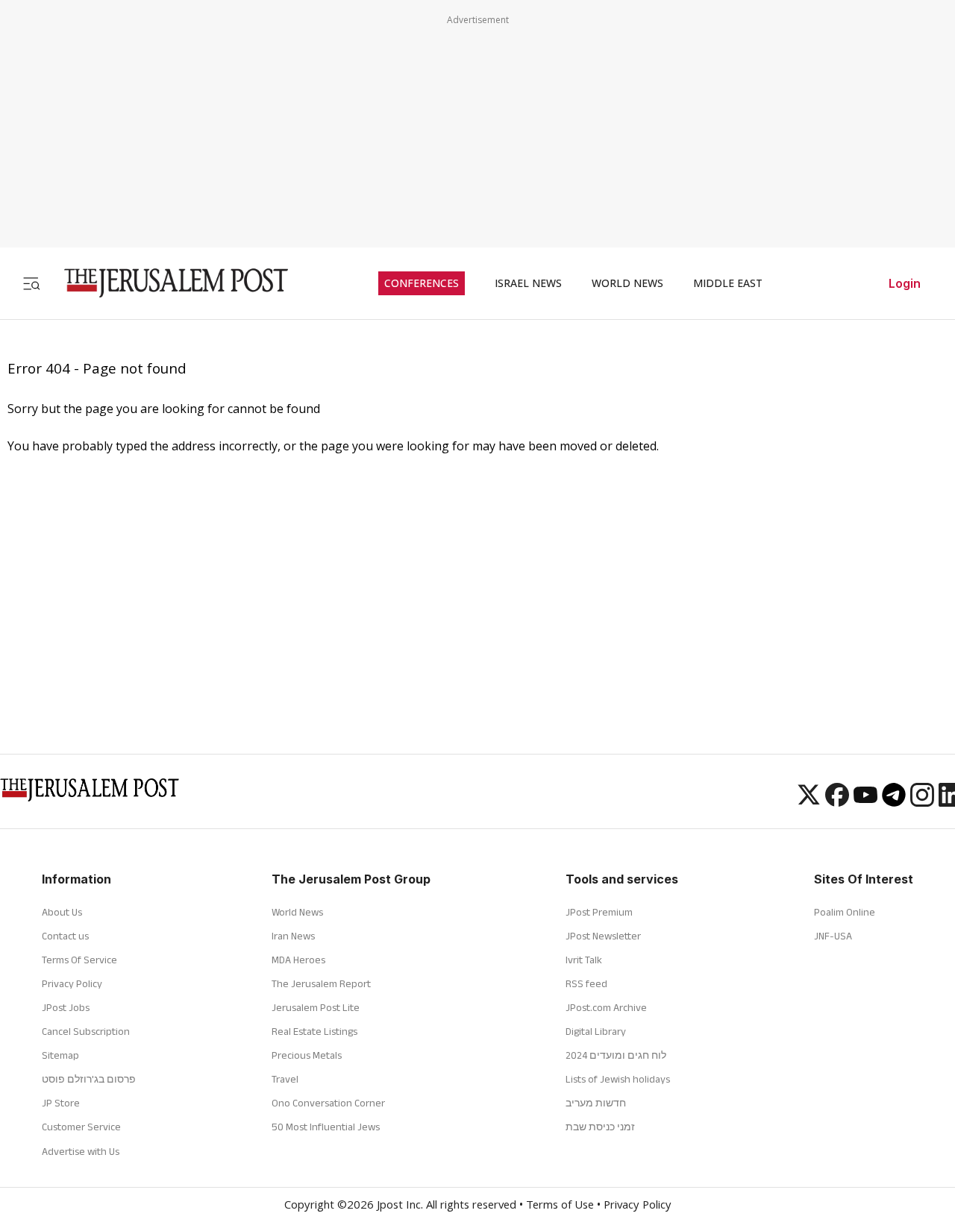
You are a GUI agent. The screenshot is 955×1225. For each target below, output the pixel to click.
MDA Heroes (298, 960)
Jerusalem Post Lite (316, 1007)
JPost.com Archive (606, 1007)
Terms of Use (560, 1206)
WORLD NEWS (627, 283)
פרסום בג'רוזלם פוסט (89, 1079)
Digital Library (596, 1031)
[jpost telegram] (894, 802)
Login (905, 283)
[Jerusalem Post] (166, 283)
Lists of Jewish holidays (618, 1079)
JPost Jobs (66, 1007)
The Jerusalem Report (321, 983)
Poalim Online (844, 912)
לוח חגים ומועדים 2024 (616, 1055)
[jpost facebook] (837, 802)
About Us (62, 912)
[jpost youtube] (865, 802)
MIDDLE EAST (728, 283)
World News (297, 912)
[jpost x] (809, 802)
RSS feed (586, 983)
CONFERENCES (421, 283)
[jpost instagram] (922, 802)
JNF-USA (833, 936)
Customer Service (81, 1127)
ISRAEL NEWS (528, 283)
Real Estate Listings (314, 1031)
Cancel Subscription (86, 1031)
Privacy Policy (72, 983)
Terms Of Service (79, 960)
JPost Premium (599, 912)
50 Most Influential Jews (326, 1127)
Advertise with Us (80, 1151)
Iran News (293, 936)
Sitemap (60, 1055)
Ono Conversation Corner (328, 1103)
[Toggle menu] (31, 283)
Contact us (65, 936)
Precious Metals (307, 1055)
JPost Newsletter (603, 936)
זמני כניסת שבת (600, 1127)
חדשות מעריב (596, 1103)
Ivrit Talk (584, 960)
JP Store (61, 1103)
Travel (285, 1079)
